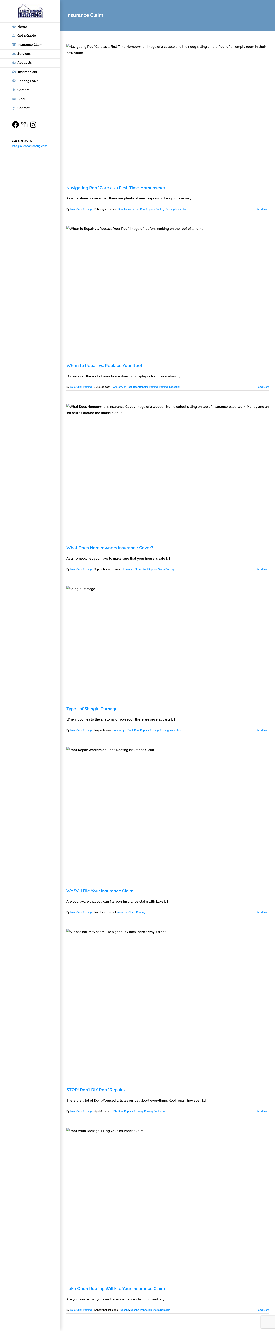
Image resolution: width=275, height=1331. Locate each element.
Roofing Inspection (176, 209)
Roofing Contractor (154, 1111)
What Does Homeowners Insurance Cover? (109, 547)
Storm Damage (166, 569)
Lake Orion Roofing (81, 209)
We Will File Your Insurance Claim (99, 890)
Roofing (160, 209)
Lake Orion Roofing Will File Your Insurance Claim (115, 1288)
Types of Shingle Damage (92, 708)
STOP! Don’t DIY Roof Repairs (95, 1089)
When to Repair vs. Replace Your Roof (104, 365)
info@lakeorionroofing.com (29, 146)
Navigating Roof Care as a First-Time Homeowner (115, 187)
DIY (115, 1111)
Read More (263, 209)
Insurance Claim (132, 569)
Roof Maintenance (128, 209)
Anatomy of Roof (122, 387)
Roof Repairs (147, 209)
